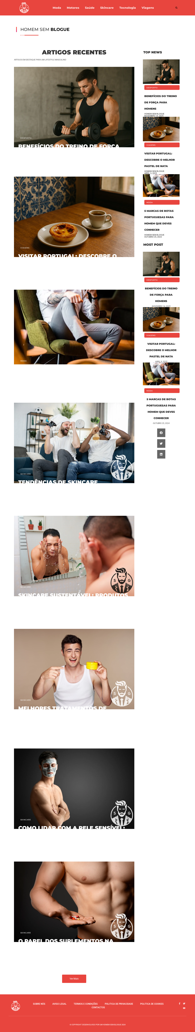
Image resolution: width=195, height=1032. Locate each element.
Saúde (90, 7)
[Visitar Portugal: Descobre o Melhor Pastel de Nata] (74, 209)
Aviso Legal (59, 1004)
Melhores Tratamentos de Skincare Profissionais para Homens (66, 715)
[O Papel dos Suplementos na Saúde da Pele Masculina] (74, 894)
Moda (57, 7)
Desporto (26, 138)
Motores (73, 7)
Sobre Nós (39, 1004)
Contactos (98, 1007)
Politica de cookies (152, 1004)
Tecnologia (127, 7)
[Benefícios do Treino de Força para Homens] (74, 99)
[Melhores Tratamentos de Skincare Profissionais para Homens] (74, 661)
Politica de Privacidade (119, 1004)
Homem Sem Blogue (28, 162)
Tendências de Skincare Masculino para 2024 (58, 485)
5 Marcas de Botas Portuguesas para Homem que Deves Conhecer (73, 372)
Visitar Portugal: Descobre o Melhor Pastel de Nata (67, 259)
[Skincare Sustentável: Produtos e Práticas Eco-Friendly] (74, 548)
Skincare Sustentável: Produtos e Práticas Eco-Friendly (73, 598)
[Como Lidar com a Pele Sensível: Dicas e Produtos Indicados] (74, 780)
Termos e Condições (86, 1004)
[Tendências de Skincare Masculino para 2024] (74, 435)
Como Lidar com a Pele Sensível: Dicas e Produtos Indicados (71, 831)
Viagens (148, 7)
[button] (176, 8)
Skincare (107, 7)
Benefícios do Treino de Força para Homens (68, 149)
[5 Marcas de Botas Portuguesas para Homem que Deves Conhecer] (74, 322)
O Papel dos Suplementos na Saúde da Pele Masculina (65, 944)
